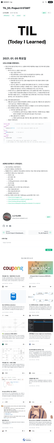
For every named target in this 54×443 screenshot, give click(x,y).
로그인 (50, 2)
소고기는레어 (6, 12)
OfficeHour (6, 15)
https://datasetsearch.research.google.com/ (20, 199)
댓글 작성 (49, 250)
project (18, 15)
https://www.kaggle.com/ (15, 197)
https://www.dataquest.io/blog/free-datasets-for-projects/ (24, 203)
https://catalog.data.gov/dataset (17, 201)
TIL (13, 15)
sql (24, 15)
